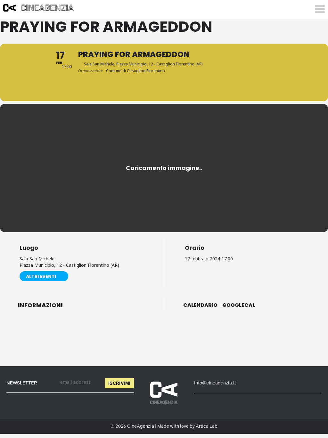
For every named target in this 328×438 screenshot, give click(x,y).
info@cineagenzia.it (215, 383)
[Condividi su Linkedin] (148, 329)
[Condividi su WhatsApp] (164, 329)
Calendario (200, 305)
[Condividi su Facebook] (132, 329)
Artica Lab (206, 426)
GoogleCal (238, 305)
